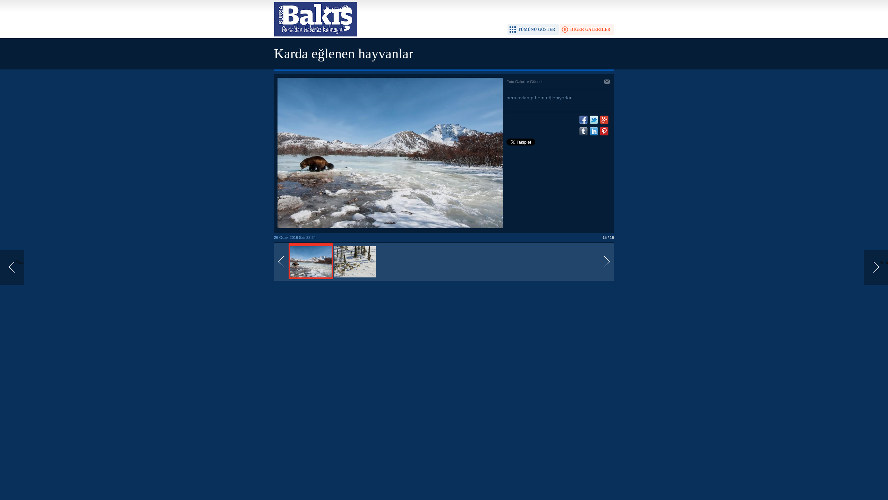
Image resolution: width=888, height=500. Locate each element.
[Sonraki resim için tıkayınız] (390, 226)
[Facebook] (583, 120)
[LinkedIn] (594, 131)
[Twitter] (594, 120)
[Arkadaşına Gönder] (607, 82)
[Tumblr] (583, 131)
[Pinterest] (604, 131)
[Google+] (604, 120)
